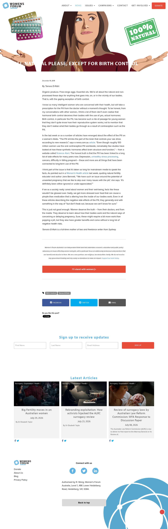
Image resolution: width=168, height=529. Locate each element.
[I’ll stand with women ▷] (84, 269)
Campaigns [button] (105, 5)
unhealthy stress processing (104, 156)
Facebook (56, 303)
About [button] (66, 5)
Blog (16, 476)
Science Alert (62, 153)
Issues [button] (89, 5)
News (78, 5)
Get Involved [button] (140, 5)
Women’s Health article (77, 173)
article (92, 142)
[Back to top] (84, 502)
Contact (122, 5)
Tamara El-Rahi (64, 293)
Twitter (85, 303)
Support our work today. (110, 258)
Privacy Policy (20, 479)
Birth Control (51, 293)
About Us (18, 472)
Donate (158, 5)
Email (113, 303)
